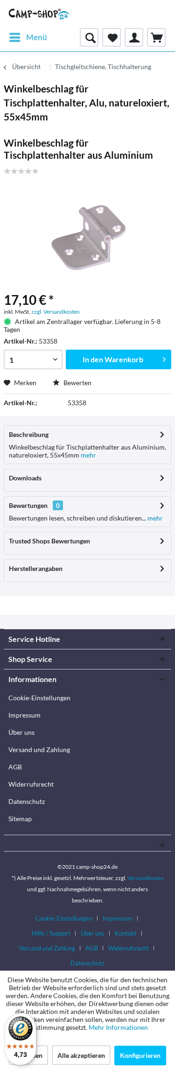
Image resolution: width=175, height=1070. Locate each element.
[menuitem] (28, 37)
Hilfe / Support (51, 933)
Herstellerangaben (36, 568)
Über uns (21, 732)
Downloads (25, 478)
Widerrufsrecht (31, 784)
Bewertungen (28, 505)
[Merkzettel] (111, 37)
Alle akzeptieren (81, 1055)
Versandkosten (145, 877)
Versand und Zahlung (39, 749)
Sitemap (20, 819)
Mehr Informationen (118, 1027)
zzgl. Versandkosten (55, 311)
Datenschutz (26, 801)
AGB (15, 767)
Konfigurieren (140, 1055)
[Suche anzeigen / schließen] (89, 37)
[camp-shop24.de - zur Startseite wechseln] (39, 14)
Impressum (24, 715)
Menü (36, 37)
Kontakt (126, 933)
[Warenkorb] (156, 37)
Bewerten (76, 383)
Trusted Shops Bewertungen (49, 541)
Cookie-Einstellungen (39, 698)
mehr (87, 455)
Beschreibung (29, 434)
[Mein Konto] (134, 37)
